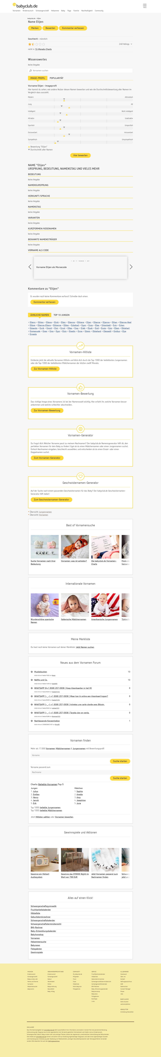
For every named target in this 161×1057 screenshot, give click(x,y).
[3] (36, 44)
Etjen (88, 322)
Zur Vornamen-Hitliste (45, 369)
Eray (76, 328)
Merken (35, 28)
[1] (29, 44)
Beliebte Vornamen (47, 784)
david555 (54, 683)
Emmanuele (35, 331)
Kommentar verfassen (73, 28)
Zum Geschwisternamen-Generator (51, 499)
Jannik (36, 800)
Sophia (80, 791)
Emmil (49, 328)
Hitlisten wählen (43, 817)
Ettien (66, 325)
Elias (97, 325)
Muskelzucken (40, 672)
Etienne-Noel (125, 322)
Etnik (56, 322)
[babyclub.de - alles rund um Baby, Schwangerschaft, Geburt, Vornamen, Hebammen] (25, 7)
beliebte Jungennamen (50, 808)
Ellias (70, 328)
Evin (115, 325)
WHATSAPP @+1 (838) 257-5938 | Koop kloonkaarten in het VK (63, 688)
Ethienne (57, 325)
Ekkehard (97, 331)
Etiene (49, 322)
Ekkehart (126, 328)
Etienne (71, 322)
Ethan (114, 322)
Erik (34, 803)
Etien (63, 322)
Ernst (62, 328)
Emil (97, 328)
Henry (35, 797)
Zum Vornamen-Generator (47, 458)
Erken (121, 325)
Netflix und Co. (40, 680)
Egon (83, 325)
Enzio (103, 328)
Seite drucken (124, 1001)
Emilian (36, 795)
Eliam (116, 328)
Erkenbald (106, 325)
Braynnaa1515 (56, 716)
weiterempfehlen (125, 1004)
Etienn (33, 322)
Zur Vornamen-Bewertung (47, 410)
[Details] (131, 44)
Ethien (41, 322)
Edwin (87, 331)
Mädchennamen (63, 749)
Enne (80, 331)
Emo (52, 331)
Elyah (90, 328)
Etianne (96, 322)
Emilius (117, 331)
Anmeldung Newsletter (127, 1012)
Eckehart (75, 325)
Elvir (56, 328)
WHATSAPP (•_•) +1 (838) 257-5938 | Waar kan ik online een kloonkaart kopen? (71, 696)
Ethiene (80, 322)
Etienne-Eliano (44, 325)
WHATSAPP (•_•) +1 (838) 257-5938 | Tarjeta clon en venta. (61, 713)
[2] (33, 44)
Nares (53, 675)
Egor (58, 331)
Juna (79, 803)
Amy (79, 797)
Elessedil (107, 331)
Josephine (81, 800)
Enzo (90, 325)
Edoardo (33, 328)
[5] (43, 44)
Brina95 (57, 724)
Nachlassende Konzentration (47, 721)
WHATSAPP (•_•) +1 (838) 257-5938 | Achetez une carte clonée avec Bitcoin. (69, 705)
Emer (45, 331)
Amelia (80, 795)
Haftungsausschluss (54, 1041)
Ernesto (33, 334)
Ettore (32, 325)
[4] (40, 44)
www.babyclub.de (49, 1030)
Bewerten (50, 28)
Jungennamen (45, 512)
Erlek (83, 328)
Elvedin (72, 331)
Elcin (64, 331)
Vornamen (43, 515)
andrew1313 (55, 708)
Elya (124, 331)
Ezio (110, 328)
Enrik (42, 328)
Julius (35, 791)
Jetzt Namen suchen (85, 647)
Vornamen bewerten (64, 817)
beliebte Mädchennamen (51, 811)
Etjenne (106, 322)
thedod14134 (56, 692)
